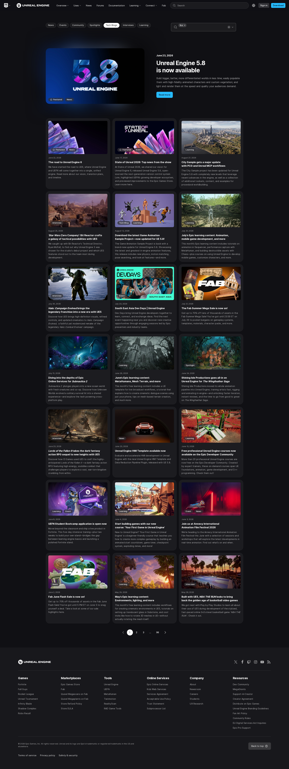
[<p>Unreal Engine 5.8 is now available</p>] (144, 76)
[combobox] (202, 29)
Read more (165, 94)
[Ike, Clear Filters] (184, 25)
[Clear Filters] (228, 27)
